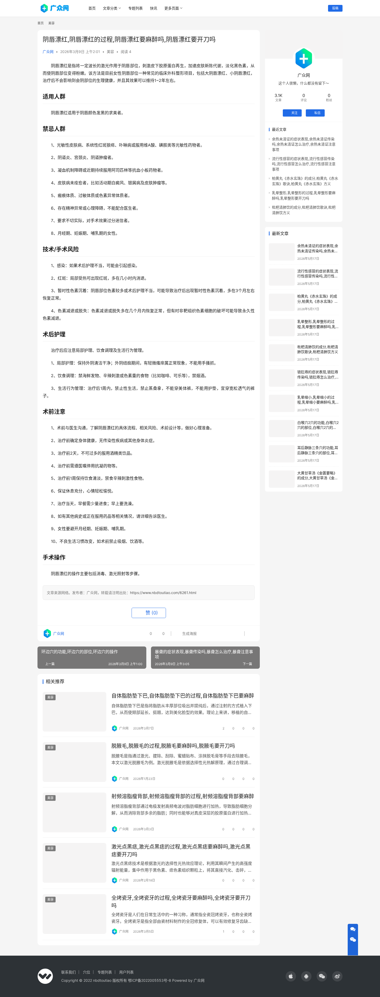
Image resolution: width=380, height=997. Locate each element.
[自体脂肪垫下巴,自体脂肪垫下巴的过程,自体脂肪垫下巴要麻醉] (74, 712)
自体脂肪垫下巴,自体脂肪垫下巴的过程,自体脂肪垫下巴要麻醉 (182, 696)
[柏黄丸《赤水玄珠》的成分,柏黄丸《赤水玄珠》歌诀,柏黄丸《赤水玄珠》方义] (282, 302)
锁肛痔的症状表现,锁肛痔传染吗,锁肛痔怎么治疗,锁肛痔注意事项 (317, 377)
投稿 (335, 8)
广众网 (48, 51)
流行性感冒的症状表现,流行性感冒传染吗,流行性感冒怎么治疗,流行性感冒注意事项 (304, 163)
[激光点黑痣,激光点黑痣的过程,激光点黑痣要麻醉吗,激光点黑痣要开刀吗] (74, 863)
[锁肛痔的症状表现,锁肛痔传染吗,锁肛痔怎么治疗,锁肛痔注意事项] (282, 378)
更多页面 (171, 8)
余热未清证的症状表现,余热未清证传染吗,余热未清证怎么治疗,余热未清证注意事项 (304, 144)
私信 (317, 113)
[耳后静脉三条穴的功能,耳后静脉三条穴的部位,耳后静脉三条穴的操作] (282, 453)
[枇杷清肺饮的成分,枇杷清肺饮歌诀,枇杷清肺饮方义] (282, 353)
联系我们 (68, 972)
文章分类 (110, 8)
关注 (294, 113)
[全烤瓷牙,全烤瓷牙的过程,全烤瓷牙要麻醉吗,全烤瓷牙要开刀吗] (74, 914)
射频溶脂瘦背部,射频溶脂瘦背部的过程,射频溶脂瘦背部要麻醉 (182, 796)
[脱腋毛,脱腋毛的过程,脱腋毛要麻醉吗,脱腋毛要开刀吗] (74, 762)
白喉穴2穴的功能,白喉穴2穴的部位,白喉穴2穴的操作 (318, 427)
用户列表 (126, 972)
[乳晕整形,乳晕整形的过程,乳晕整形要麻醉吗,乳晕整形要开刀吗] (282, 327)
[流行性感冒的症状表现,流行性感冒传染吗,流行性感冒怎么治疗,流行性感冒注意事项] (282, 277)
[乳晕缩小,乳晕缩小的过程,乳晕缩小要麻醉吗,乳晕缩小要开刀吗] (282, 403)
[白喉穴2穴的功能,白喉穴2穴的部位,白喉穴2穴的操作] (282, 428)
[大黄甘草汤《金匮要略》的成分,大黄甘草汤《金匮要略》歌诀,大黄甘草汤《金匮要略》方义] (282, 479)
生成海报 (189, 633)
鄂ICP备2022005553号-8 (149, 980)
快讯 (153, 8)
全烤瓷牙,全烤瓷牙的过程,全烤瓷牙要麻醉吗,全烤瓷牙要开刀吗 (180, 902)
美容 (110, 51)
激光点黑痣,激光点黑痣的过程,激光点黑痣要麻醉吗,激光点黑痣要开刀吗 (180, 850)
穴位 (86, 972)
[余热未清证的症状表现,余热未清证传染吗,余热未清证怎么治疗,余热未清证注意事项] (282, 252)
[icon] (291, 976)
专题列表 (135, 8)
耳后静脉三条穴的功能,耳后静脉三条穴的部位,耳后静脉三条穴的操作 (317, 452)
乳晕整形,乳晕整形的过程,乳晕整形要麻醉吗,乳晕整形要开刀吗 (316, 326)
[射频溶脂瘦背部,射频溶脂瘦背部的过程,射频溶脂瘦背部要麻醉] (74, 812)
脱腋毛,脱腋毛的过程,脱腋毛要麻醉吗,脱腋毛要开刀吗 (173, 746)
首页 (92, 8)
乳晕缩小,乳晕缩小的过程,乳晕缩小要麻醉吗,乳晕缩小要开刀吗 (316, 402)
